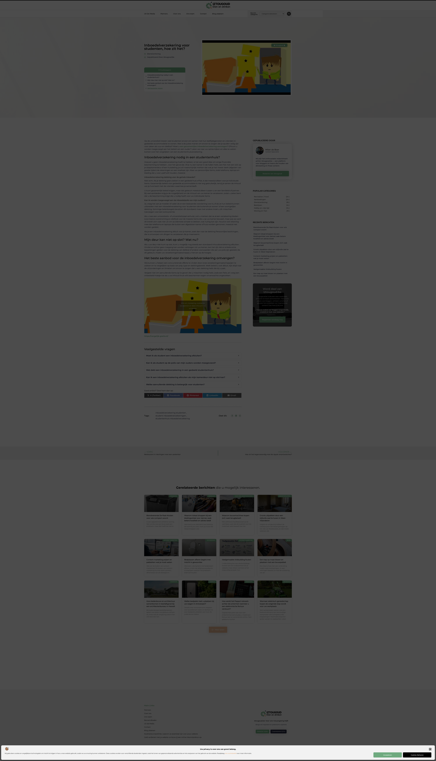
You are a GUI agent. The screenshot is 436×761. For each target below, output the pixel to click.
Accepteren (387, 755)
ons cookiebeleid (230, 753)
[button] (430, 749)
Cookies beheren (417, 755)
